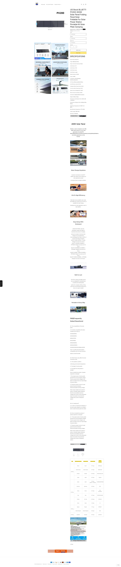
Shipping (71, 30)
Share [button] (72, 544)
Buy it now (78, 52)
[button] (58, 4)
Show (1, 283)
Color (71, 32)
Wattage (71, 36)
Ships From (72, 40)
